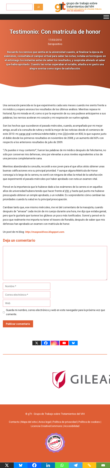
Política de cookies (89, 421)
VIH (67, 190)
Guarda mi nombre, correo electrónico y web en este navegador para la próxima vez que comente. (55, 312)
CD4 (65, 133)
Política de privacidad (65, 421)
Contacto (14, 421)
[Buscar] (38, 7)
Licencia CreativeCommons (46, 426)
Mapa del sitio (29, 421)
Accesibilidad (71, 426)
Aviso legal (45, 421)
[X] (36, 343)
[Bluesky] (73, 343)
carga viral (24, 133)
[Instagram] (55, 343)
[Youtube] (64, 343)
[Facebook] (46, 343)
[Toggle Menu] (106, 17)
